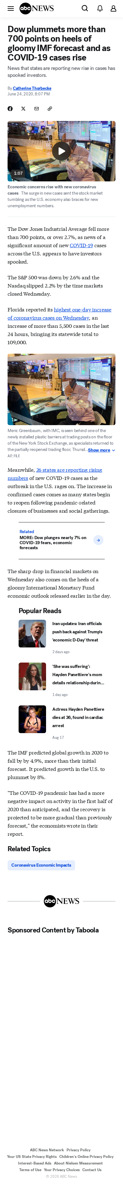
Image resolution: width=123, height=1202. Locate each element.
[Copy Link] (50, 108)
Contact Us (92, 1169)
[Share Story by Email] (36, 108)
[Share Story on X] (23, 108)
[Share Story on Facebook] (10, 108)
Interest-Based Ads (34, 1163)
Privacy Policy (79, 1150)
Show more (99, 450)
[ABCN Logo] (37, 8)
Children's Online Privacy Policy (86, 1156)
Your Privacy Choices (62, 1169)
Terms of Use (30, 1169)
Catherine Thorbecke (32, 88)
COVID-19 (81, 244)
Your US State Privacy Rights (32, 1156)
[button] (10, 8)
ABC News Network (47, 1150)
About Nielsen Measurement (78, 1163)
